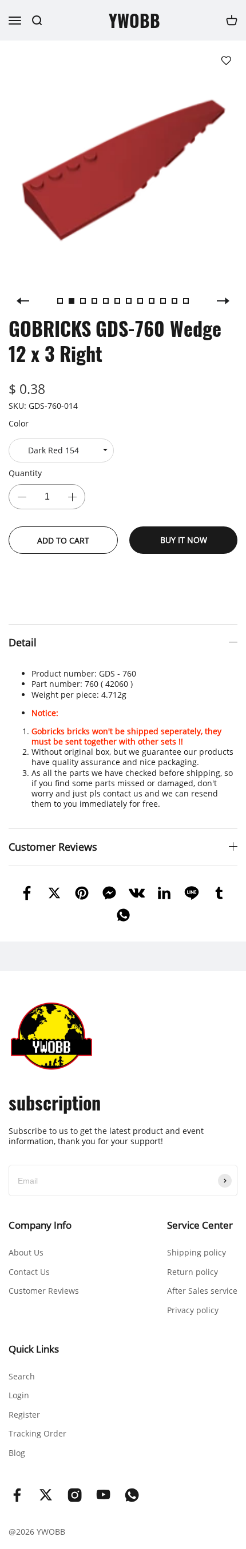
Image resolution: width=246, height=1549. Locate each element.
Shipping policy (196, 1252)
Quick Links (34, 1348)
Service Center (200, 1225)
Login (19, 1395)
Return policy (192, 1271)
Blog (17, 1452)
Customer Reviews (44, 1290)
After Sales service (202, 1290)
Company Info (40, 1225)
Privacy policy (193, 1310)
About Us (26, 1252)
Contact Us (29, 1271)
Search (22, 1376)
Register (24, 1414)
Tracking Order (37, 1433)
